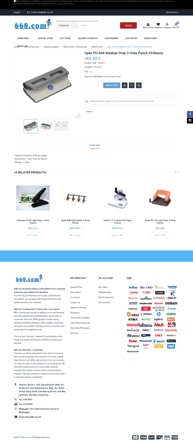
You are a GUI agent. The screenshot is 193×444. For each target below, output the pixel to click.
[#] (133, 287)
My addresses (105, 292)
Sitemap (74, 333)
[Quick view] (32, 203)
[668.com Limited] (33, 23)
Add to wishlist (132, 86)
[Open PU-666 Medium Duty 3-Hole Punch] (31, 126)
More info (95, 145)
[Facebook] (190, 114)
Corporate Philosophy (80, 328)
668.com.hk (26, 437)
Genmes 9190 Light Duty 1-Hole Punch (33, 221)
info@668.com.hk (33, 417)
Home (16, 47)
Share (89, 112)
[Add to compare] (139, 85)
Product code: (90, 63)
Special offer (76, 287)
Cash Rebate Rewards (80, 323)
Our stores (75, 297)
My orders (103, 287)
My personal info (106, 297)
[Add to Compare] (39, 203)
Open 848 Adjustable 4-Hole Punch (75, 221)
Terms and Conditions (80, 318)
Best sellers (75, 292)
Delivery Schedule (78, 307)
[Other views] (16, 126)
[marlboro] (29, 277)
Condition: (88, 67)
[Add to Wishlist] (26, 203)
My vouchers (104, 302)
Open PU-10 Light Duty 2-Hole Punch (160, 221)
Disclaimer (75, 313)
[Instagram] (190, 120)
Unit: (86, 71)
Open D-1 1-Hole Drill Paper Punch (118, 221)
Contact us (75, 302)
